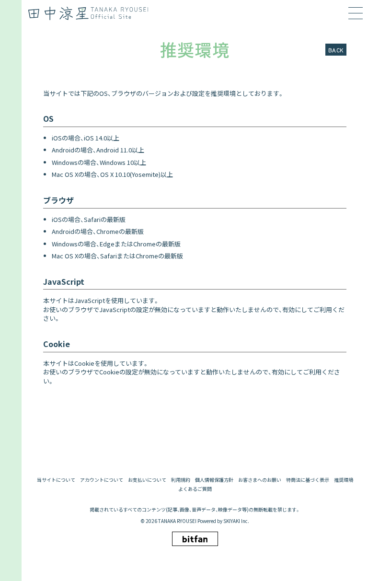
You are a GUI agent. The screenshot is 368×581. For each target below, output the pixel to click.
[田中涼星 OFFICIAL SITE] (91, 13)
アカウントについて (101, 479)
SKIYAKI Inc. (236, 520)
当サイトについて (56, 479)
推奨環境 (343, 479)
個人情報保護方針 (214, 479)
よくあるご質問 (195, 489)
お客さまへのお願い (259, 479)
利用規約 (180, 479)
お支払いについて (147, 479)
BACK (336, 50)
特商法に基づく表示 (307, 479)
